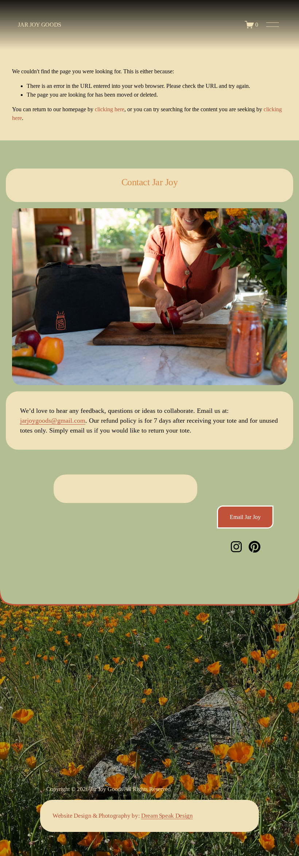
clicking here (109, 109)
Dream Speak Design (167, 815)
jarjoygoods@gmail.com (52, 420)
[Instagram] (236, 547)
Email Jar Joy (245, 517)
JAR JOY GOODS (39, 25)
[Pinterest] (254, 547)
